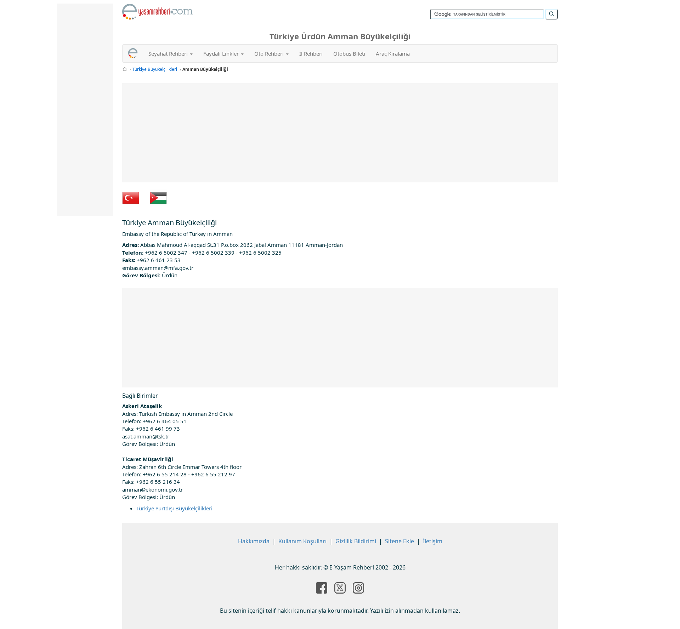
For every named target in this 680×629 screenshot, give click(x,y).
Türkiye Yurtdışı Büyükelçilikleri (174, 508)
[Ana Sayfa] (124, 69)
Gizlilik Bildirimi (355, 541)
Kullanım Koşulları (302, 541)
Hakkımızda (254, 541)
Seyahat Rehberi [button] (168, 53)
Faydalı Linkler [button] (221, 53)
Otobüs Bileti (349, 53)
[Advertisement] (340, 132)
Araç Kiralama (393, 53)
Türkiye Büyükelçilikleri (154, 69)
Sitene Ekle (399, 541)
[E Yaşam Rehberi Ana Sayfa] (157, 12)
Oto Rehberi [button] (269, 53)
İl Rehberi (311, 53)
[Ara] (551, 14)
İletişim (432, 541)
